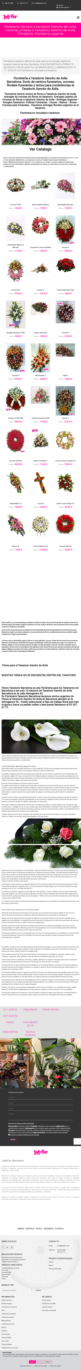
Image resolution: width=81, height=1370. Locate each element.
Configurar (48, 1362)
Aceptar (32, 1362)
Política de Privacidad (40, 1366)
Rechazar (40, 1362)
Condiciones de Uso (25, 1366)
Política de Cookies (55, 1366)
